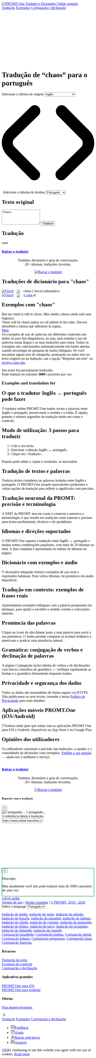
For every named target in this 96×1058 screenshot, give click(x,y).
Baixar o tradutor (15, 251)
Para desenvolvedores (17, 1007)
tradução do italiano (76, 918)
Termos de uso (12, 902)
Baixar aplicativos (27, 1037)
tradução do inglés (14, 914)
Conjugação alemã (78, 934)
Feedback (21, 1027)
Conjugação (48, 8)
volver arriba (11, 898)
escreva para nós (13, 362)
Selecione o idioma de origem (23, 94)
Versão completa (36, 902)
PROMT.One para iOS (18, 986)
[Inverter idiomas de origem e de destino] (48, 188)
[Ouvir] (8, 291)
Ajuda (19, 1032)
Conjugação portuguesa (48, 938)
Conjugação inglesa (49, 934)
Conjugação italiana (16, 938)
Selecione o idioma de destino (24, 192)
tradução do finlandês (17, 930)
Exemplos (23, 8)
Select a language (14, 906)
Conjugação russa (79, 938)
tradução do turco (42, 926)
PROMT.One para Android (21, 990)
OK (4, 1050)
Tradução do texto (14, 960)
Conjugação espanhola (18, 934)
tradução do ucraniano (72, 926)
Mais (5, 330)
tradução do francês (15, 918)
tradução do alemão (69, 914)
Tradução (8, 8)
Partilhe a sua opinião (76, 753)
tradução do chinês (15, 922)
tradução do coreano (44, 922)
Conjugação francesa (16, 942)
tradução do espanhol (46, 918)
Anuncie (21, 1042)
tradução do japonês (48, 930)
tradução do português (76, 922)
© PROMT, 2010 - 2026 (67, 902)
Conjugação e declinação (19, 968)
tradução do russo (41, 914)
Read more (22, 1054)
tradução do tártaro (15, 926)
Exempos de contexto (17, 964)
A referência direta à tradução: (23, 816)
